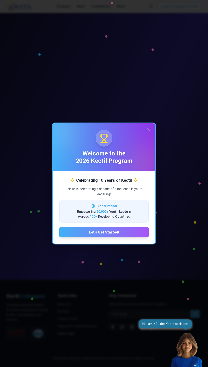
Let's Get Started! (104, 232)
